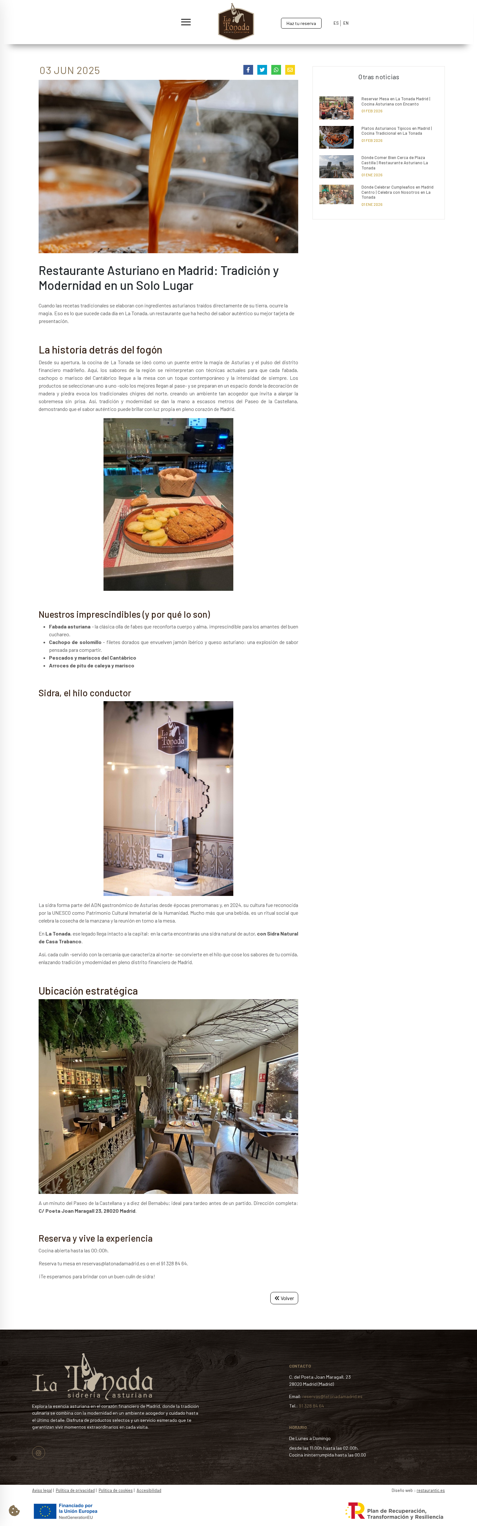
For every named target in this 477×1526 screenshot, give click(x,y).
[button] (103, 22)
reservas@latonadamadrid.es (332, 1396)
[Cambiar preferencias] (14, 1510)
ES (336, 23)
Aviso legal (42, 1490)
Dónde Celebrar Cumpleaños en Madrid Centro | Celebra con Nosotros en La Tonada (397, 192)
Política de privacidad (75, 1490)
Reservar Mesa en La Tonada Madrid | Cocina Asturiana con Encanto (395, 101)
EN (346, 23)
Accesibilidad (149, 1490)
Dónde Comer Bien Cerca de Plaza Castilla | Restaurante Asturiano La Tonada (394, 162)
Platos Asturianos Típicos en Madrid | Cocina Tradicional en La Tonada (396, 131)
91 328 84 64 (311, 1405)
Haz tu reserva (301, 23)
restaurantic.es (431, 1490)
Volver (287, 1298)
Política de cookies (116, 1490)
